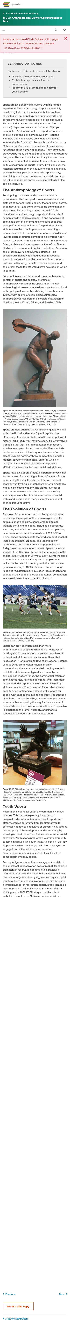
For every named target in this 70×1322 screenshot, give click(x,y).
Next (62, 1293)
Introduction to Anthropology (22, 13)
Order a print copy (18, 1306)
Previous (10, 1294)
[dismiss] (65, 38)
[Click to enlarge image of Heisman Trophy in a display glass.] (35, 752)
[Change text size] (64, 30)
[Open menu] (3, 30)
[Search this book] (56, 30)
